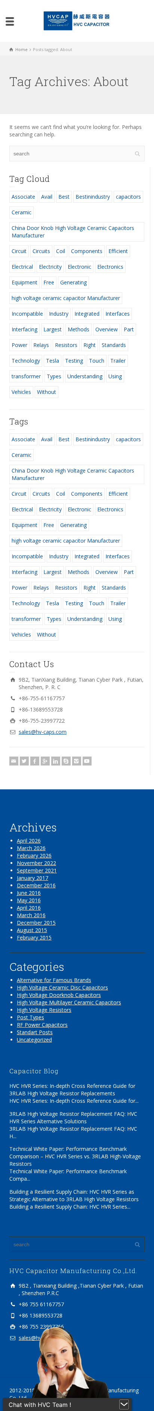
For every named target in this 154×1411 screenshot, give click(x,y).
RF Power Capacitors (42, 1024)
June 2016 (29, 892)
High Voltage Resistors (44, 1009)
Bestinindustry (93, 196)
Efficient (118, 251)
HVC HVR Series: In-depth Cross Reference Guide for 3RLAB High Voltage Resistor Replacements (72, 1089)
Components (86, 251)
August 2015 (32, 930)
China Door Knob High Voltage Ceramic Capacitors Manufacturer (73, 231)
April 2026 (29, 840)
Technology (26, 360)
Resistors (66, 344)
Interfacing (24, 329)
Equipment (24, 282)
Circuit (19, 251)
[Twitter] (24, 761)
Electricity (50, 266)
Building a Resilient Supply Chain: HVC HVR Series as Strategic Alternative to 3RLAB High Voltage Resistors (74, 1195)
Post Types (30, 1017)
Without (46, 391)
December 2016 (36, 885)
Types (54, 376)
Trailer (118, 360)
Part (129, 329)
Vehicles (21, 391)
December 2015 (36, 922)
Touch (96, 360)
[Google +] (45, 761)
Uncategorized (34, 1039)
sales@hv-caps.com (43, 731)
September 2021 (37, 870)
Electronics (110, 266)
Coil (60, 251)
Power (19, 344)
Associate (23, 196)
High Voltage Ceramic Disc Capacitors (62, 987)
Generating (73, 282)
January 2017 (32, 877)
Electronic (79, 266)
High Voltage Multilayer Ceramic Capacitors (69, 1002)
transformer (26, 376)
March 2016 (31, 915)
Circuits (41, 251)
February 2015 (34, 937)
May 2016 (29, 900)
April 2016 (29, 907)
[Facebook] (34, 761)
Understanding (84, 376)
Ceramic (21, 212)
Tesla (52, 360)
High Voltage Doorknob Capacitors (59, 994)
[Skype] (66, 761)
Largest (52, 329)
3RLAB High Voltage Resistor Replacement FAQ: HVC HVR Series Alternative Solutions (73, 1117)
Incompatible (27, 313)
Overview (106, 329)
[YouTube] (87, 761)
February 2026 (34, 855)
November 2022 (36, 863)
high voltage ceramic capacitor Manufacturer (66, 298)
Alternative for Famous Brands (54, 980)
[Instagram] (76, 761)
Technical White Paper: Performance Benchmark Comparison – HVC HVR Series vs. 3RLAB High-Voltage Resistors (75, 1156)
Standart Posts (35, 1032)
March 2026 (31, 848)
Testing (74, 360)
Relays (41, 344)
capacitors (128, 196)
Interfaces (117, 313)
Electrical (22, 266)
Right (89, 344)
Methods (78, 329)
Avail (46, 196)
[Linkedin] (55, 761)
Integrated (86, 313)
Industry (58, 313)
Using (115, 376)
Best (64, 196)
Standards (114, 344)
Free (48, 282)
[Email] (13, 761)
